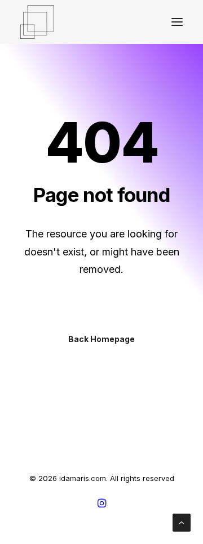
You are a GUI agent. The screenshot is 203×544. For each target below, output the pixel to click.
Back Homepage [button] (101, 339)
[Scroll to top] (182, 521)
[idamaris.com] (37, 22)
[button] (177, 22)
